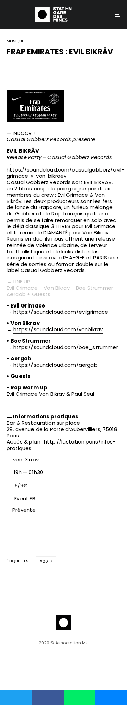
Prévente (23, 510)
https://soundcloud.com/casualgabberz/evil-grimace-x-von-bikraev (65, 173)
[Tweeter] (28, 69)
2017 (47, 561)
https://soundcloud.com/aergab (55, 364)
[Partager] (10, 69)
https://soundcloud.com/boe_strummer (65, 347)
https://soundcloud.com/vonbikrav (58, 329)
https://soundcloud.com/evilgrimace (60, 311)
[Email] (46, 69)
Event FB (24, 498)
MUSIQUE (15, 41)
